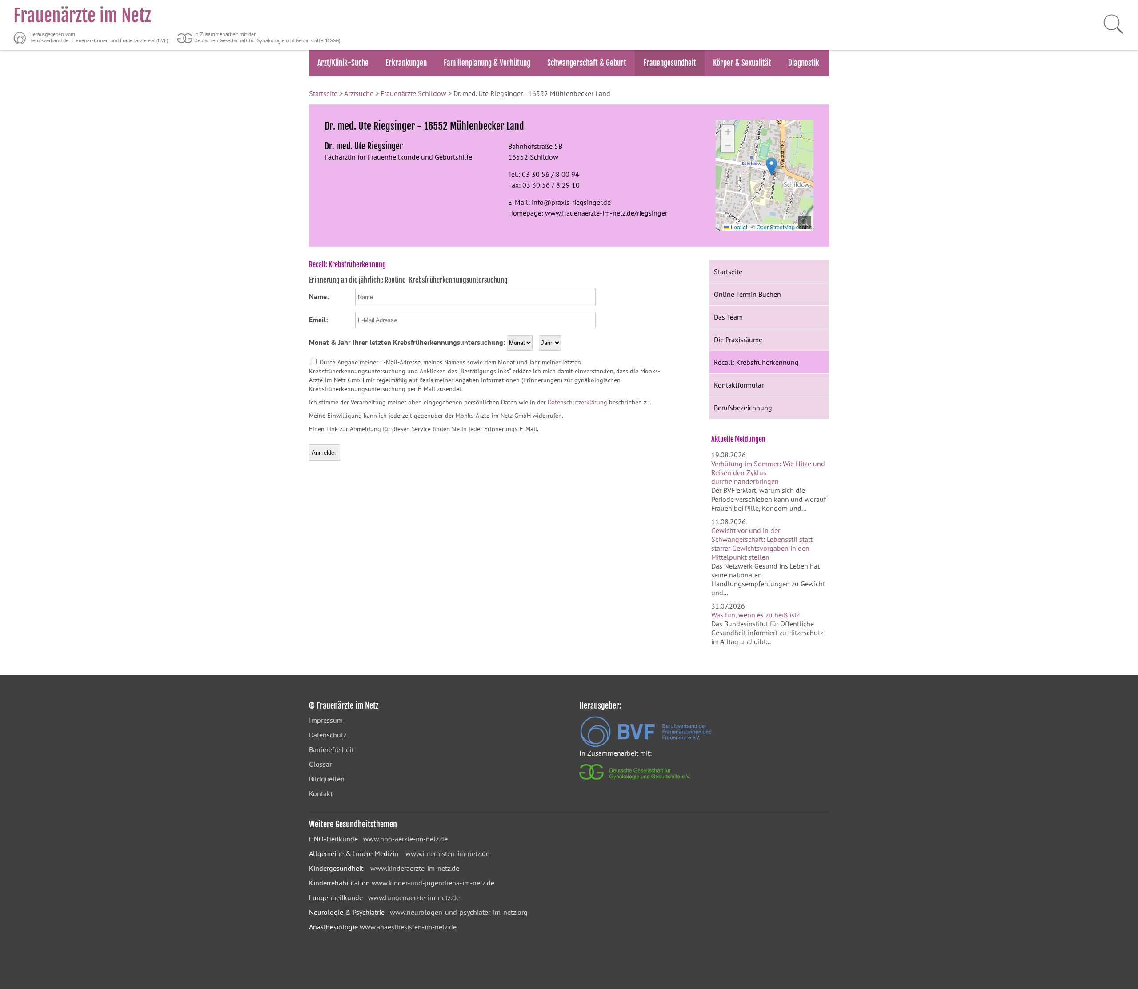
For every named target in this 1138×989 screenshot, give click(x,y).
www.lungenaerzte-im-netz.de (414, 897)
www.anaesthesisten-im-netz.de (408, 926)
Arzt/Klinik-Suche (343, 63)
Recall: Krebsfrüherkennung (756, 362)
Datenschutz (327, 734)
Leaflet (738, 227)
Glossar (320, 764)
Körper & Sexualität (742, 63)
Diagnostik (803, 63)
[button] (771, 166)
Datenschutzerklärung (577, 402)
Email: (318, 319)
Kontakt (321, 793)
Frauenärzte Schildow (413, 93)
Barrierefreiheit (331, 749)
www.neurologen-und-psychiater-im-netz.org (459, 912)
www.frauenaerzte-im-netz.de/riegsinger (606, 212)
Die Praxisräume (738, 339)
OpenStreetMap (776, 227)
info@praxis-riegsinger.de (571, 202)
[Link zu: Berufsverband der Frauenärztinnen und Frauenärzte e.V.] (646, 744)
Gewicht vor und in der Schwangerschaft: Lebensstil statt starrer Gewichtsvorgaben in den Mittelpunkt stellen (762, 543)
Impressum (326, 720)
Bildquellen (327, 778)
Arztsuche (358, 93)
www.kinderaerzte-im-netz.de (414, 868)
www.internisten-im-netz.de (447, 853)
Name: (319, 296)
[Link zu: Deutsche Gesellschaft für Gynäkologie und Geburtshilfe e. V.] (635, 781)
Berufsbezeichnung (743, 407)
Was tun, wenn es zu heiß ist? (755, 614)
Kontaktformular (739, 384)
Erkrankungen (406, 63)
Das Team (728, 316)
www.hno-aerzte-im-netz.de (405, 838)
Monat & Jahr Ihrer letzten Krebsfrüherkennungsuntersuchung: (407, 342)
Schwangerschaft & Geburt (586, 63)
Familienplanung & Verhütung (487, 63)
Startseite (323, 93)
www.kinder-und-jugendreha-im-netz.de (433, 882)
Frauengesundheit (669, 63)
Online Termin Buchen (747, 294)
